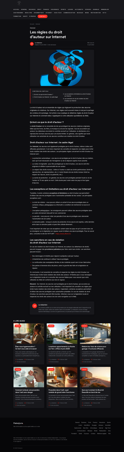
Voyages (88, 9)
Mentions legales (101, 433)
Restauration (96, 12)
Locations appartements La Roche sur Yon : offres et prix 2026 (62, 348)
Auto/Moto (79, 9)
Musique (80, 12)
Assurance (55, 9)
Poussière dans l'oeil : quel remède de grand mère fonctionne (61, 391)
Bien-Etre (28, 12)
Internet (49, 12)
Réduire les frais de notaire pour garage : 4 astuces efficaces (94, 348)
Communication (69, 12)
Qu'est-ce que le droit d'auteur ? (43, 94)
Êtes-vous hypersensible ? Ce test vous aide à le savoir (26, 348)
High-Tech (58, 12)
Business (32, 9)
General (24, 9)
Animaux (96, 9)
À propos (32, 16)
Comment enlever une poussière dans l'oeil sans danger (27, 391)
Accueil (16, 9)
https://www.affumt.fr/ (63, 234)
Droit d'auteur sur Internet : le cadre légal (46, 97)
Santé (25, 16)
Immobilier (105, 9)
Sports (63, 9)
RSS (109, 433)
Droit (39, 9)
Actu (104, 12)
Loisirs (70, 9)
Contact (42, 16)
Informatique (39, 12)
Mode (87, 12)
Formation (17, 16)
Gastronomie (18, 12)
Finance (46, 9)
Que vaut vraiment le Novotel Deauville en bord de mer (93, 391)
